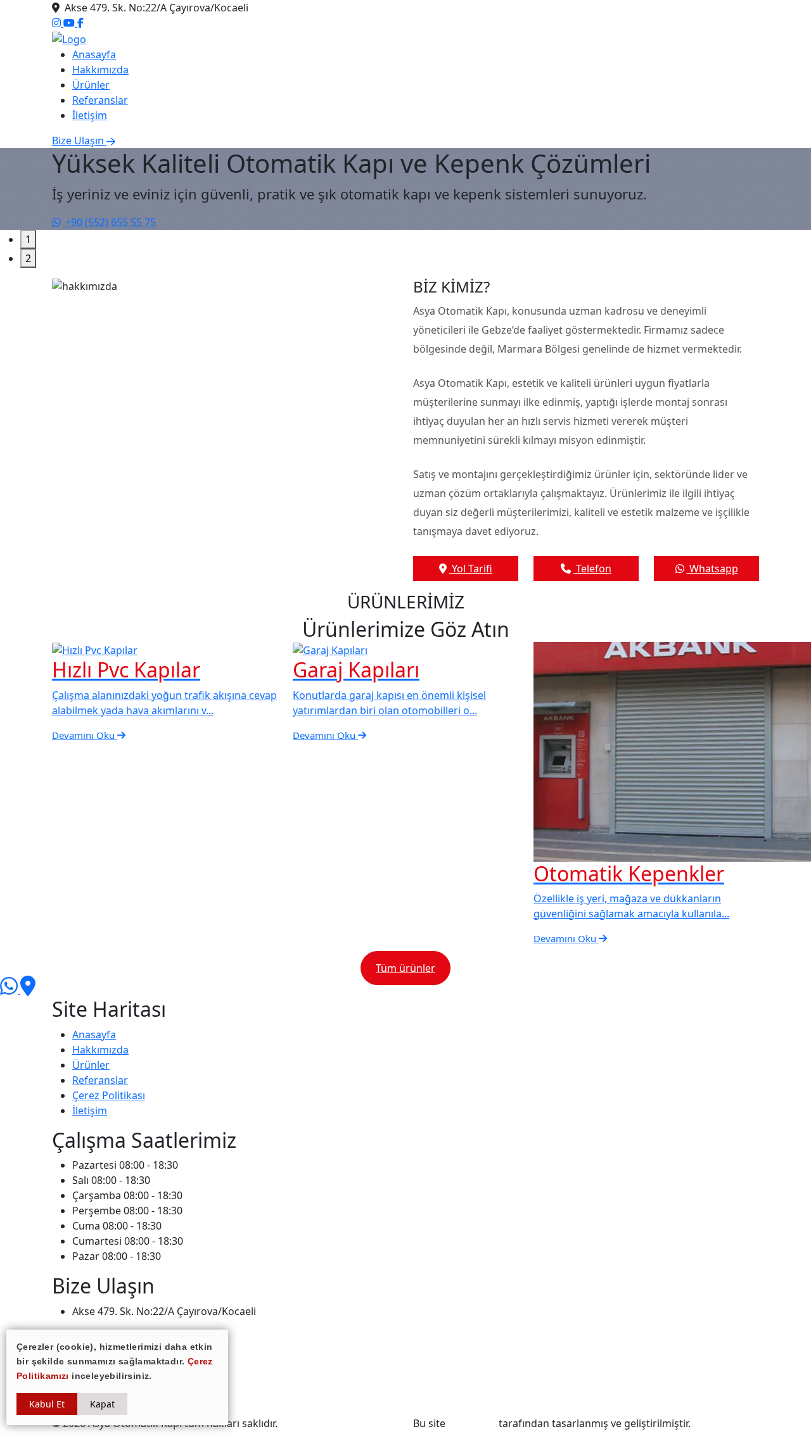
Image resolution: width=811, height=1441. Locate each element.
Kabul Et (47, 1404)
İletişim (89, 115)
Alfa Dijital (472, 1423)
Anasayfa (94, 54)
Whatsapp (712, 569)
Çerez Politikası (108, 1095)
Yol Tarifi (470, 569)
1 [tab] (28, 239)
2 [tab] (28, 258)
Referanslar (100, 100)
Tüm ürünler (405, 968)
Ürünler (91, 85)
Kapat (102, 1404)
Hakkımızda (100, 70)
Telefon (592, 569)
